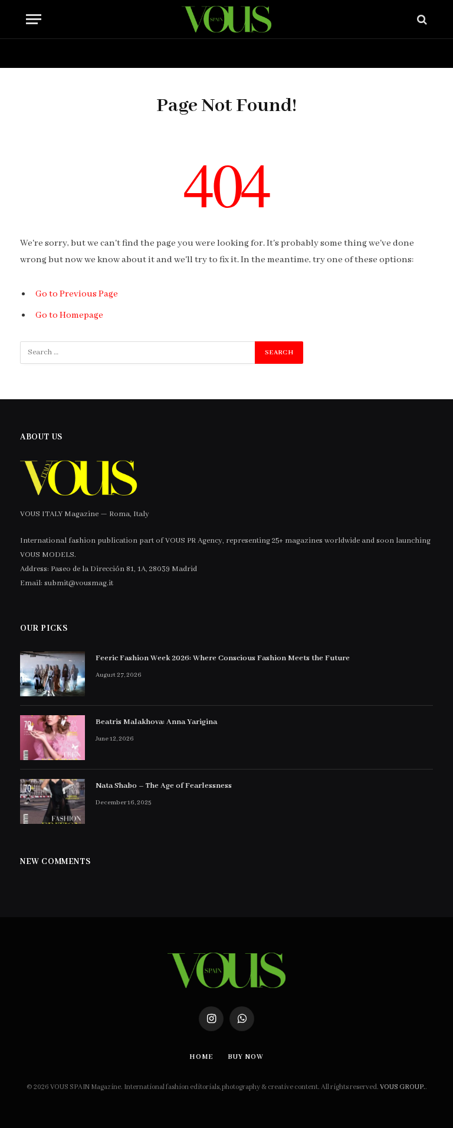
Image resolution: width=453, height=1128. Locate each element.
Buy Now (117, 53)
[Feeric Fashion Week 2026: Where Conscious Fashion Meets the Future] (52, 673)
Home (54, 53)
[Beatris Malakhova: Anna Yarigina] (52, 737)
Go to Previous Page (76, 294)
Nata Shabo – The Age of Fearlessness (164, 786)
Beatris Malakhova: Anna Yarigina (156, 722)
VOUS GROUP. (402, 1087)
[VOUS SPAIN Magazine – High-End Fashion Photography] (226, 19)
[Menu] (33, 19)
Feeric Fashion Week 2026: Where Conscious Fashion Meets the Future (223, 658)
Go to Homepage (69, 315)
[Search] (421, 19)
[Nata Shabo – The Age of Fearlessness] (52, 801)
